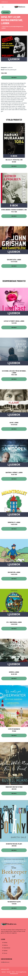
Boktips (5, 942)
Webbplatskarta (14, 973)
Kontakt (9, 972)
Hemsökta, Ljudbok (14, 672)
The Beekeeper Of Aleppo (14, 902)
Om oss (5, 953)
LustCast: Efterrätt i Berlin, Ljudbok (14, 321)
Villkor (13, 972)
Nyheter (5, 950)
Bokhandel (6, 12)
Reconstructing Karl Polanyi (14, 844)
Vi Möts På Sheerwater (14, 729)
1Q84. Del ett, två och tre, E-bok (14, 160)
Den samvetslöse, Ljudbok (14, 259)
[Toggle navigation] (2, 7)
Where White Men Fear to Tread (14, 787)
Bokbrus (5, 945)
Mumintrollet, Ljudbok (14, 522)
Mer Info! (14, 77)
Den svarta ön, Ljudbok (14, 572)
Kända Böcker (6, 948)
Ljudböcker (10, 67)
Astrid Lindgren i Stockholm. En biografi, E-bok (14, 209)
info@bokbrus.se (4, 1)
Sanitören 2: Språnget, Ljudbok (14, 472)
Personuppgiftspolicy (21, 972)
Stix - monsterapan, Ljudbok (14, 622)
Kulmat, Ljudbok (14, 422)
